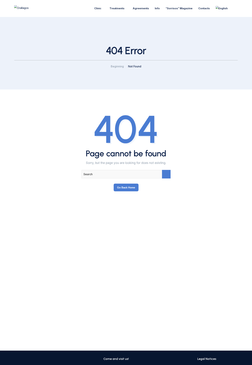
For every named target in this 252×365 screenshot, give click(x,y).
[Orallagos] (21, 8)
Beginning (117, 66)
